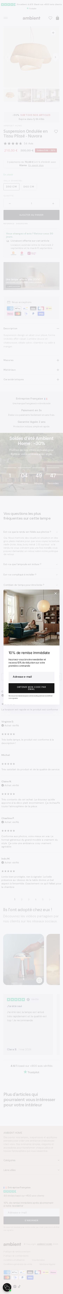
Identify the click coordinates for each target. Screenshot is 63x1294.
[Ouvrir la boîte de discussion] (7, 1287)
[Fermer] (55, 593)
